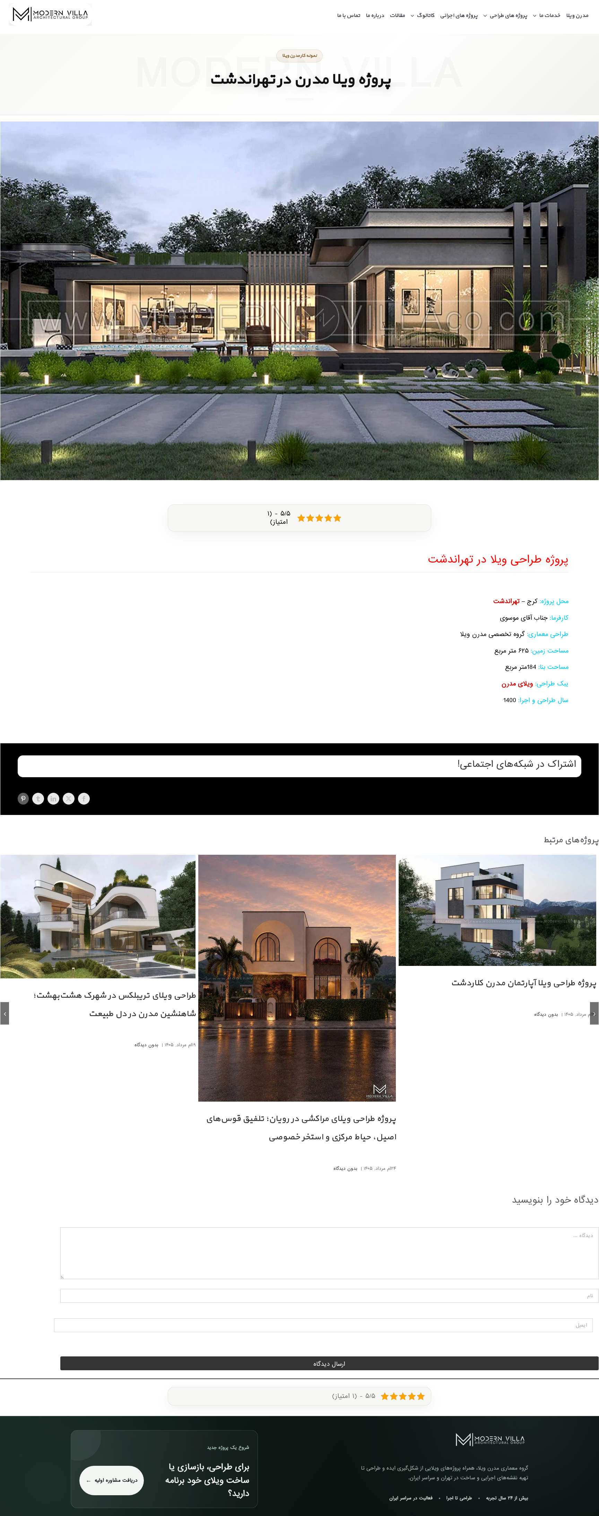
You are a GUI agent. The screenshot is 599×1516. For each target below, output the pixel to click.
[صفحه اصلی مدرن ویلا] (490, 1439)
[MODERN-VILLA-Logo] (50, 6)
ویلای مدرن (517, 684)
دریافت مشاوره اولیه (116, 1480)
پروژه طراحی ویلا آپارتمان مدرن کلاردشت (523, 983)
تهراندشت (506, 601)
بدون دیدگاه (546, 1014)
